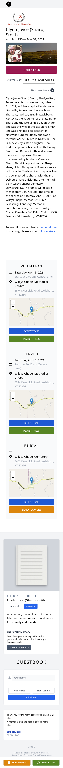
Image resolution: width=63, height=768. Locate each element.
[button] (31, 309)
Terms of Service (39, 755)
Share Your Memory (19, 647)
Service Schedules (39, 80)
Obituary (14, 80)
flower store (47, 231)
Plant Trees (31, 338)
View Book (14, 606)
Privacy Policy (23, 755)
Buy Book (30, 606)
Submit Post (31, 697)
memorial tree (48, 227)
